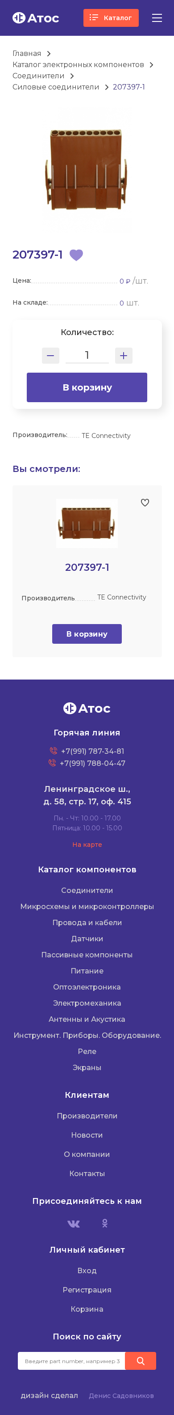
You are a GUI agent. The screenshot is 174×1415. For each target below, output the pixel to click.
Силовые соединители (55, 87)
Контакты (87, 1173)
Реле (87, 1051)
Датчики (87, 939)
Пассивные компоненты (87, 955)
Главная (26, 53)
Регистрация (87, 1290)
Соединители (38, 76)
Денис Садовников (121, 1396)
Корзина (87, 1309)
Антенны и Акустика (87, 1019)
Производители (87, 1116)
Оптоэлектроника (87, 987)
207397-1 (129, 87)
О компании (87, 1154)
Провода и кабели (87, 922)
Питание (87, 971)
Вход (87, 1270)
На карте (87, 845)
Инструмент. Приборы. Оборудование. (87, 1035)
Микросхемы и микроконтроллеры (87, 906)
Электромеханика (87, 1003)
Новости (87, 1135)
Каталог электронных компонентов (78, 64)
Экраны (87, 1067)
